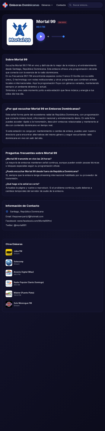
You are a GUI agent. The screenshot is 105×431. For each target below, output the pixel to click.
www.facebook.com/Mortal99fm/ (34, 220)
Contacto (61, 5)
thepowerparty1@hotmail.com (27, 216)
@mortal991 (20, 225)
